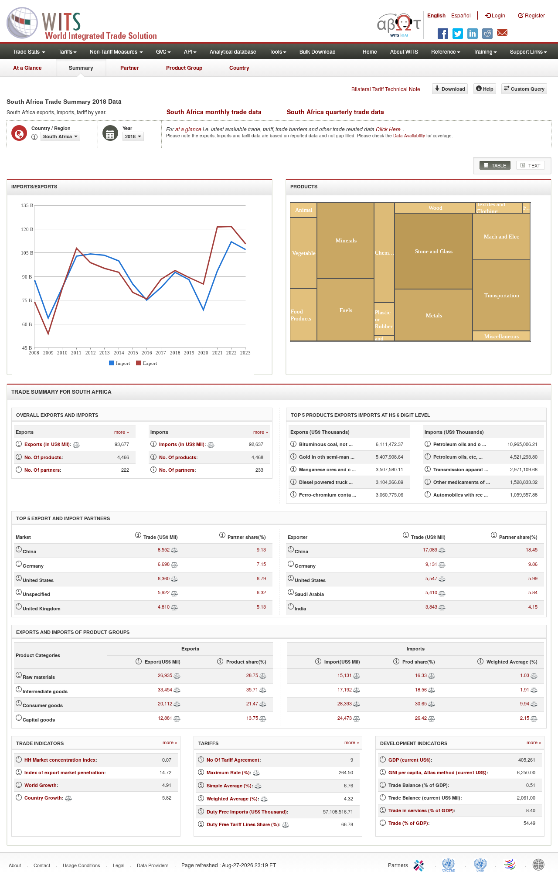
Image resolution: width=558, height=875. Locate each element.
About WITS (404, 51)
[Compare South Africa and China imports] (442, 549)
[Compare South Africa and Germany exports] (174, 563)
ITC (420, 864)
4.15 (533, 606)
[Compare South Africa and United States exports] (174, 578)
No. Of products (42, 457)
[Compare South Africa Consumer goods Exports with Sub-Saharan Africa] (177, 703)
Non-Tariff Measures (114, 51)
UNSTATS (480, 864)
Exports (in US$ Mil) (47, 444)
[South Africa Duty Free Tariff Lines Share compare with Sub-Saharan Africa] (285, 824)
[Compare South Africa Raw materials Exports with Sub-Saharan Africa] (177, 674)
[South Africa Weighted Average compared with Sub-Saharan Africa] (264, 798)
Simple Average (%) (229, 785)
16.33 (421, 674)
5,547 (431, 578)
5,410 (431, 592)
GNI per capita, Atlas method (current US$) (437, 772)
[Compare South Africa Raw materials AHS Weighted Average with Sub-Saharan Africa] (534, 674)
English (436, 15)
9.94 (524, 703)
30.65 (421, 703)
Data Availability (409, 136)
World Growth (40, 785)
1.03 (524, 674)
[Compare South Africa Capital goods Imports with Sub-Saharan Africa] (356, 717)
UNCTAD (450, 864)
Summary (81, 67)
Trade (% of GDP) (408, 823)
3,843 (431, 606)
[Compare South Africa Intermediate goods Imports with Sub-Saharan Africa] (356, 689)
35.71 (252, 689)
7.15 (261, 563)
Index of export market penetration (64, 772)
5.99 (533, 578)
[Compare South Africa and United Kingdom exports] (174, 606)
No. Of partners (42, 469)
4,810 (164, 606)
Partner (129, 67)
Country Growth (43, 797)
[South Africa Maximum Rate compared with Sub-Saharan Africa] (256, 772)
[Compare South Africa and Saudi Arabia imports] (442, 592)
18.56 (421, 689)
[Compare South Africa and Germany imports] (442, 563)
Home (370, 51)
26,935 (165, 674)
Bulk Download (317, 51)
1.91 (524, 689)
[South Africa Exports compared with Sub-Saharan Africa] (76, 444)
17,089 (430, 549)
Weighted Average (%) (232, 798)
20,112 (165, 703)
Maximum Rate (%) (228, 772)
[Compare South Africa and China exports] (174, 549)
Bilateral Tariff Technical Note (385, 88)
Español (461, 15)
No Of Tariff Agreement (233, 759)
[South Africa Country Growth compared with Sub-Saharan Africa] (68, 797)
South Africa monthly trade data (214, 111)
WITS (87, 22)
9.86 (533, 563)
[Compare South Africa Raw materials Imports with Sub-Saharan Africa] (356, 674)
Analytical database (233, 51)
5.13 (261, 606)
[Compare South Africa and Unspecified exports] (174, 592)
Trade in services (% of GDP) (421, 810)
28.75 (252, 674)
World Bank (540, 864)
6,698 (164, 563)
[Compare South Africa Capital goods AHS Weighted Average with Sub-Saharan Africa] (534, 717)
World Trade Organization (510, 864)
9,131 (431, 563)
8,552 (164, 549)
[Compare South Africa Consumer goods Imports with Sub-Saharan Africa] (356, 703)
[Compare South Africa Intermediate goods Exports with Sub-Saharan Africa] (177, 689)
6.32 (261, 592)
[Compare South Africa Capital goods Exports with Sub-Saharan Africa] (177, 717)
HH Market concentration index (59, 759)
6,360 (164, 578)
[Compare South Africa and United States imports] (442, 578)
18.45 (532, 549)
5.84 (533, 592)
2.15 (524, 717)
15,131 (344, 674)
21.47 (252, 703)
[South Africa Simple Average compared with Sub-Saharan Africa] (258, 785)
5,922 (164, 592)
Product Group (184, 67)
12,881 (165, 717)
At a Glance (27, 67)
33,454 (165, 689)
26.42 (421, 717)
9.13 (261, 549)
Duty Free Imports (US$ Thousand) (247, 811)
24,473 (344, 717)
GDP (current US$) (409, 759)
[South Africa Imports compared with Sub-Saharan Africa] (211, 444)
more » (121, 432)
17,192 (344, 689)
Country (239, 67)
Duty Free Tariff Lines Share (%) (243, 824)
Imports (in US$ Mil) (181, 444)
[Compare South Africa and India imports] (442, 606)
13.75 (252, 717)
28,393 (344, 703)
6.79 (261, 578)
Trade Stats (27, 51)
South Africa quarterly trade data (335, 111)
